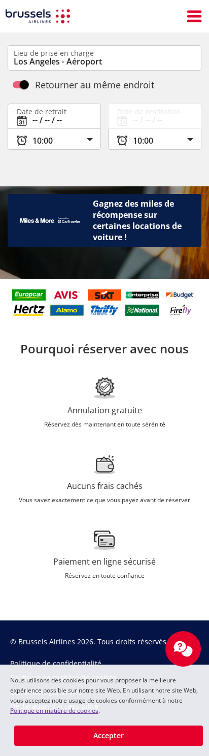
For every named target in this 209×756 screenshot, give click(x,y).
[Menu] (194, 16)
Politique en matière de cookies (54, 710)
